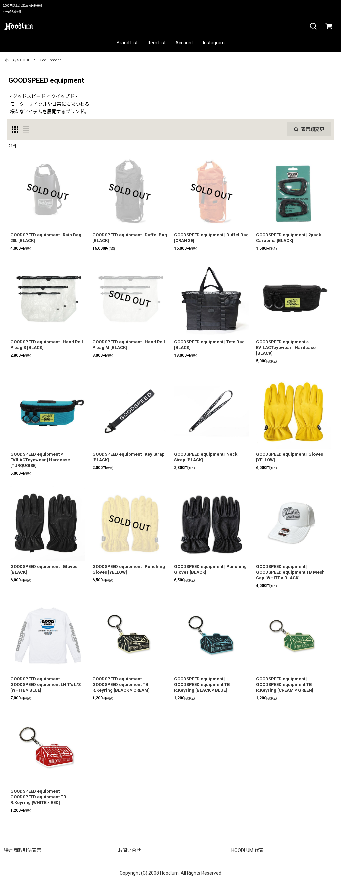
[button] (313, 26)
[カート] (328, 26)
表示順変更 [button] (312, 129)
